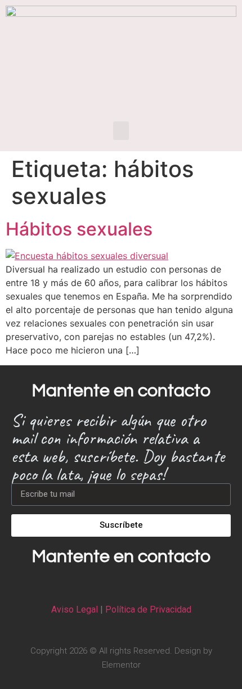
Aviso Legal (74, 609)
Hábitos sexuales (79, 229)
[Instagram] (121, 584)
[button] (121, 130)
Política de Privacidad (148, 609)
